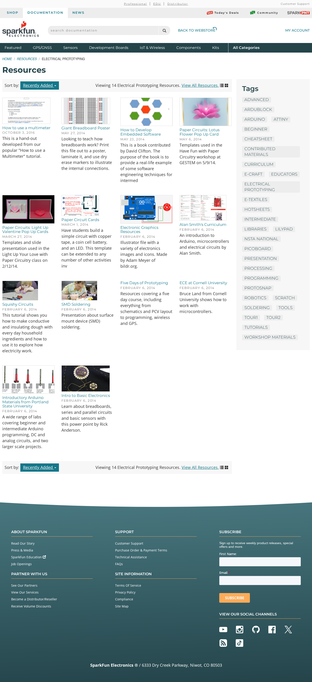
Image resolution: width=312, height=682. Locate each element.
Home (7, 58)
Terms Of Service (128, 585)
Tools (285, 307)
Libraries (255, 229)
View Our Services (25, 592)
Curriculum (258, 164)
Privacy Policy (125, 592)
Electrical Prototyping (259, 187)
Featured (18, 47)
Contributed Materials (259, 151)
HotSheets (257, 209)
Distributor (177, 3)
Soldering (257, 307)
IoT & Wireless (152, 47)
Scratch (285, 297)
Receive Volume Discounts (31, 606)
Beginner (255, 129)
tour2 (273, 317)
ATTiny (281, 119)
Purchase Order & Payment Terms (141, 550)
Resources (27, 58)
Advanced (256, 99)
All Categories (246, 47)
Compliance (124, 599)
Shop (12, 13)
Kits (215, 47)
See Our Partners (24, 585)
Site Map (122, 606)
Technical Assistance (131, 557)
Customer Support (295, 3)
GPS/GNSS (42, 47)
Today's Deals (226, 12)
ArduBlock (258, 109)
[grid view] (226, 85)
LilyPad (284, 229)
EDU (157, 3)
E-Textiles (255, 199)
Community (267, 12)
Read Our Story (22, 543)
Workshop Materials (270, 337)
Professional (135, 3)
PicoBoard (257, 248)
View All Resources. (200, 85)
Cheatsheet (258, 139)
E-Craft (253, 174)
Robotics (255, 297)
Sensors (70, 47)
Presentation (260, 258)
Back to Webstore (196, 30)
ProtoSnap (257, 288)
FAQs (119, 564)
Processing (258, 268)
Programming (261, 278)
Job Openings (21, 564)
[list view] (222, 85)
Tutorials (256, 327)
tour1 (251, 317)
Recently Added (38, 85)
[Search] (164, 30)
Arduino (254, 119)
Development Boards (108, 47)
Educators (284, 174)
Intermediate (260, 219)
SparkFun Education (27, 557)
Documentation (45, 13)
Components (188, 47)
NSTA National (261, 238)
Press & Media (22, 550)
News (78, 13)
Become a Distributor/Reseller (34, 599)
